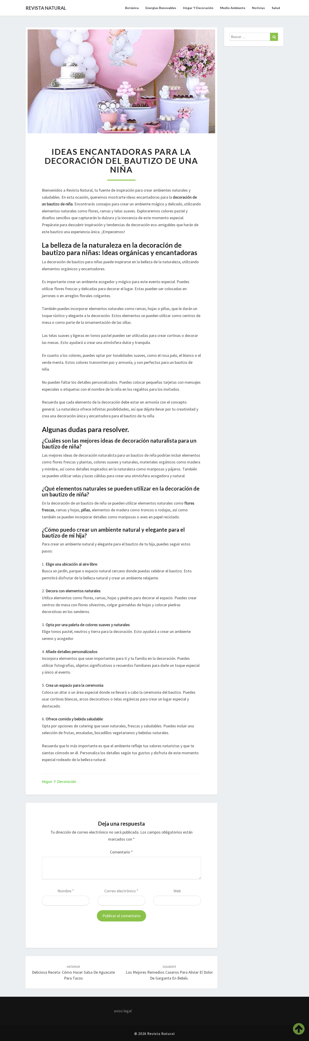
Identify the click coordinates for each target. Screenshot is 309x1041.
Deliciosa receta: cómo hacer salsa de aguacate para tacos (73, 972)
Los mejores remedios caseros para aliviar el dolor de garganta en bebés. (169, 972)
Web (177, 890)
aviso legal (123, 1010)
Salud (276, 8)
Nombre (65, 890)
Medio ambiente (232, 8)
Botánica (132, 8)
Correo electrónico (121, 890)
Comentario (121, 852)
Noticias (258, 8)
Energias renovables (160, 8)
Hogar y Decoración (198, 8)
